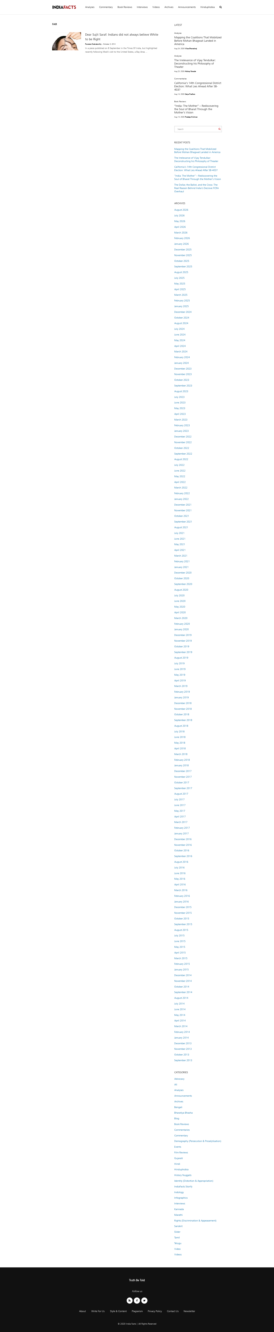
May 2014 (179, 1015)
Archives (168, 7)
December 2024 (183, 311)
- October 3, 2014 (108, 44)
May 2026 (179, 221)
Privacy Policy (155, 1311)
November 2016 (183, 844)
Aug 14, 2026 (179, 94)
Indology (179, 1192)
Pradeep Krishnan (191, 117)
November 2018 (183, 708)
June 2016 (180, 873)
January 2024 (181, 362)
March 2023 (180, 419)
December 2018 (183, 703)
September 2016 (183, 856)
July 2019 (179, 663)
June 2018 (180, 737)
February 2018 (182, 759)
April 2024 (180, 345)
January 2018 (181, 765)
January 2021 (181, 567)
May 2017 (179, 810)
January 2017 (181, 833)
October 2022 (181, 447)
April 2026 (180, 226)
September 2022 (183, 453)
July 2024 (179, 328)
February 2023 (182, 425)
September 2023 (183, 385)
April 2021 (180, 549)
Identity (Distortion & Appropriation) (193, 1180)
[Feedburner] (130, 1300)
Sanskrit (178, 1226)
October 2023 (181, 379)
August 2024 (181, 323)
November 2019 (183, 640)
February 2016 (182, 895)
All (175, 1084)
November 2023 (183, 374)
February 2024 (182, 357)
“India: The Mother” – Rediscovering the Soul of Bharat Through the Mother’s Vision (196, 109)
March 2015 (180, 958)
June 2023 (180, 402)
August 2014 (181, 997)
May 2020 (179, 606)
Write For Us (97, 1311)
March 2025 (180, 294)
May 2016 (179, 878)
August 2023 (181, 391)
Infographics (181, 1197)
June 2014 (180, 1009)
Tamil (177, 1237)
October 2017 (181, 782)
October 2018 (181, 714)
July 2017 (179, 799)
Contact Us (173, 1311)
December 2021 (183, 504)
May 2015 (179, 946)
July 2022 (179, 464)
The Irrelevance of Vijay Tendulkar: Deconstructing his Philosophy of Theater (195, 63)
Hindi (177, 1163)
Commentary (106, 7)
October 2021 (181, 515)
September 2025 (183, 266)
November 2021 (183, 510)
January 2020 (181, 629)
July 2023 (179, 396)
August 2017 (181, 793)
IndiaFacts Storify (183, 1186)
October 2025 (181, 260)
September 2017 (183, 788)
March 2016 (180, 890)
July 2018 (179, 731)
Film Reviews (181, 1152)
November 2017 (183, 776)
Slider (177, 1231)
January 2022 (181, 498)
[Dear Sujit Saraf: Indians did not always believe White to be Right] (66, 41)
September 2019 (183, 652)
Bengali (178, 1107)
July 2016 (179, 867)
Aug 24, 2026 (179, 48)
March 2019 (180, 686)
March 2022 (180, 487)
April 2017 (180, 816)
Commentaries (180, 78)
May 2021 (179, 544)
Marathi (178, 1214)
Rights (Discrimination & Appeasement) (195, 1220)
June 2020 (180, 600)
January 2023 (181, 430)
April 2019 (180, 680)
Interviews (142, 7)
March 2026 (180, 232)
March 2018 (180, 754)
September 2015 (183, 924)
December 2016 (183, 839)
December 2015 (183, 907)
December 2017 (183, 771)
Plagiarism (137, 1311)
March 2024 (180, 351)
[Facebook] (137, 1300)
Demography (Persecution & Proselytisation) (197, 1141)
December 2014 (183, 975)
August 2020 (181, 589)
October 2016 (181, 850)
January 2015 (181, 969)
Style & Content (118, 1311)
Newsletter (189, 1311)
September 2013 (183, 1060)
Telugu (177, 1243)
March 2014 (180, 1026)
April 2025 (180, 289)
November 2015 (183, 912)
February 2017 (182, 827)
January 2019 (181, 697)
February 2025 (182, 300)
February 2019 (182, 691)
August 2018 (181, 725)
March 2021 (180, 555)
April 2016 (180, 884)
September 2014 (183, 992)
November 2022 (183, 442)
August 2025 (181, 272)
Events (177, 1146)
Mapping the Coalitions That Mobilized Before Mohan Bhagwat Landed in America (198, 41)
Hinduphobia (207, 7)
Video (177, 1248)
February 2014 (182, 1031)
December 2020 (183, 572)
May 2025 (179, 283)
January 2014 (181, 1037)
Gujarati (178, 1158)
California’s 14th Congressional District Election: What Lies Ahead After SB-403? (197, 86)
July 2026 (179, 215)
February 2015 (182, 963)
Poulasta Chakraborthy (93, 44)
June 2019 (180, 669)
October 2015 (181, 918)
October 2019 (181, 646)
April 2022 (180, 482)
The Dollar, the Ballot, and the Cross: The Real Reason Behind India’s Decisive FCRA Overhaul (196, 188)
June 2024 (180, 334)
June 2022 (180, 470)
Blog (176, 1118)
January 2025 (181, 306)
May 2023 (179, 408)
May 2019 (179, 674)
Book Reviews (124, 7)
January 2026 (181, 243)
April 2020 (180, 612)
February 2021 (182, 561)
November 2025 (183, 255)
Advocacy (179, 1078)
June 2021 (180, 538)
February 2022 (182, 493)
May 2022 (179, 476)
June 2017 (180, 805)
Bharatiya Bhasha (183, 1112)
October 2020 (181, 578)
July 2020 (179, 595)
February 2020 (182, 623)
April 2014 (180, 1020)
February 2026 (182, 238)
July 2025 (179, 277)
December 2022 (183, 436)
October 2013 (181, 1054)
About (82, 1311)
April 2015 (180, 952)
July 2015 (179, 935)
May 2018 (179, 742)
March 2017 (180, 822)
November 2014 (183, 980)
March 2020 (180, 618)
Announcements (187, 7)
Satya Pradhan (190, 94)
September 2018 (183, 720)
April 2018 (180, 748)
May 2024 (179, 340)
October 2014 (181, 986)
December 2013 (183, 1043)
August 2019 (181, 657)
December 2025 (183, 249)
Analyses (89, 7)
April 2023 (180, 413)
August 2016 (181, 861)
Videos (156, 7)
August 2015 (181, 929)
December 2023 (183, 368)
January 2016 (181, 901)
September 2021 (183, 521)
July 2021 (179, 533)
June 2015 (180, 941)
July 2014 (179, 1003)
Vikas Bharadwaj (191, 48)
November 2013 (183, 1048)
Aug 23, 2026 (179, 71)
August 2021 (181, 527)
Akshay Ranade (190, 71)
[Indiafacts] (64, 7)
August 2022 (181, 459)
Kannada (179, 1209)
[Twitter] (144, 1300)
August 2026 (181, 209)
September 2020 (183, 584)
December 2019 (183, 635)
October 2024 (181, 317)
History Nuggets (182, 1175)
